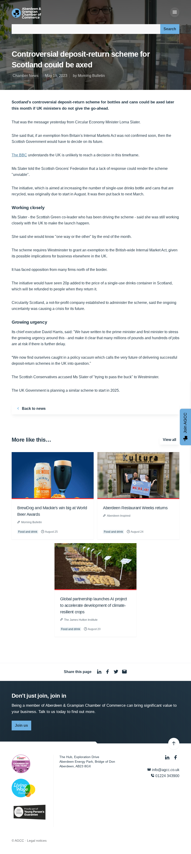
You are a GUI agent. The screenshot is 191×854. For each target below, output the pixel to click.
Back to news (33, 409)
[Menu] (174, 12)
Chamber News (25, 76)
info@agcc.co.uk (165, 770)
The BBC (19, 155)
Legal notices (37, 840)
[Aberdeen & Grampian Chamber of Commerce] (26, 13)
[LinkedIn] (167, 757)
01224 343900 (166, 776)
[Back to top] (173, 743)
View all (169, 440)
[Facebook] (175, 757)
